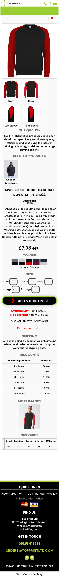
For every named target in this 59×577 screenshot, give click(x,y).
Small (5, 281)
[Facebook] (27, 557)
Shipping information (29, 498)
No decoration (20, 315)
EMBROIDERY (20, 311)
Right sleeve (31, 125)
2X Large (26, 289)
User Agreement (13, 494)
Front (11, 101)
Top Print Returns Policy (41, 494)
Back (31, 101)
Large (40, 281)
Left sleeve (11, 125)
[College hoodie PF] (11, 169)
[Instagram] (32, 557)
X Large (6, 289)
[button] (50, 3)
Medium (23, 281)
